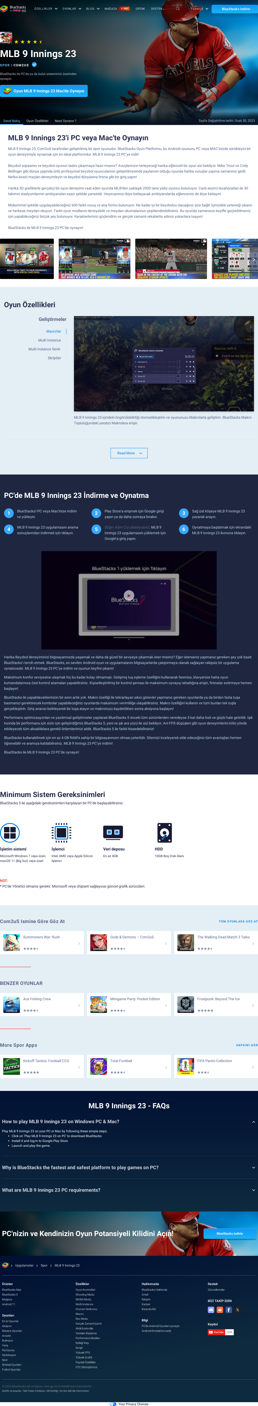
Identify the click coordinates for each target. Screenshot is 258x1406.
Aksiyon (7, 1326)
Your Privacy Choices (133, 1404)
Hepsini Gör (247, 1045)
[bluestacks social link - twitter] (237, 1310)
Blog (90, 8)
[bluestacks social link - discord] (211, 1310)
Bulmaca (7, 1340)
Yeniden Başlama (86, 1333)
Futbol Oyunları (11, 1369)
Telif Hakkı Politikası (34, 1390)
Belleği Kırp (82, 1343)
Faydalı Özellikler (86, 1362)
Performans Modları (88, 1338)
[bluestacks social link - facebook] (229, 1310)
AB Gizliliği (52, 1390)
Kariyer (146, 1304)
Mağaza (116, 8)
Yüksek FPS (83, 1352)
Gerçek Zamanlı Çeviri (89, 1323)
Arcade (6, 1335)
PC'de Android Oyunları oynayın (161, 1326)
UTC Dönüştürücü (86, 1367)
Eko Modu (82, 1318)
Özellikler (43, 8)
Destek (156, 8)
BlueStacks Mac (11, 1289)
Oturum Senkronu (86, 1309)
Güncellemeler (216, 1289)
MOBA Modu (83, 1299)
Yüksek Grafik (84, 1357)
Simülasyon (9, 1355)
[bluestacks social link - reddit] (220, 1310)
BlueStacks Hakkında (154, 1289)
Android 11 (8, 1304)
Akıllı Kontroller (85, 1328)
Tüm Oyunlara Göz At (238, 921)
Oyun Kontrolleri (85, 1289)
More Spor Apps (18, 1045)
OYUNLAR (69, 8)
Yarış (5, 1345)
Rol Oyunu (8, 1350)
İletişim (146, 1299)
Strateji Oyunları (11, 1364)
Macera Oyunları (12, 1330)
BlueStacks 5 (10, 1294)
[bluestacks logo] (13, 9)
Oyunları (8, 1315)
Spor (5, 65)
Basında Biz (149, 1309)
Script (79, 1347)
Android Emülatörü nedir (156, 1330)
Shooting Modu (85, 1294)
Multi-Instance (84, 1304)
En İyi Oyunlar (10, 1321)
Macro (79, 1313)
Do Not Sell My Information (74, 1390)
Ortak (140, 8)
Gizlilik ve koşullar (11, 1390)
